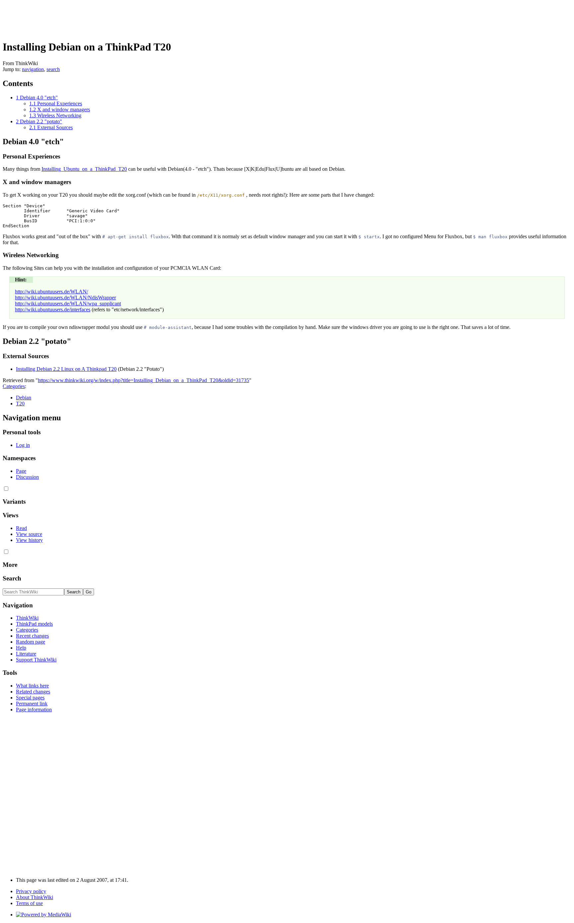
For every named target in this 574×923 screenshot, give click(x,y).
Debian (23, 397)
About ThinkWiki (34, 897)
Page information (34, 709)
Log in (23, 445)
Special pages (30, 697)
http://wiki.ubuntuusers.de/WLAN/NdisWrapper (65, 297)
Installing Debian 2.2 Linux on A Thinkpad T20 (66, 369)
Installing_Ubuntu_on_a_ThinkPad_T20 (84, 169)
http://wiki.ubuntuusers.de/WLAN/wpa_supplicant (68, 303)
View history (29, 540)
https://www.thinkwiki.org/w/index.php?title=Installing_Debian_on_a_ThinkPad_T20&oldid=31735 (143, 380)
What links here (32, 685)
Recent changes (32, 636)
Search (12, 578)
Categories (14, 386)
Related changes (33, 691)
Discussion (27, 477)
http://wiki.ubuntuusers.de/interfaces (52, 309)
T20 (20, 403)
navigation (33, 69)
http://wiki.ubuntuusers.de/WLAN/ (51, 291)
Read (21, 528)
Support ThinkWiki (36, 660)
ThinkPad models (34, 624)
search (53, 69)
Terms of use (29, 903)
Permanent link (32, 703)
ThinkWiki (27, 618)
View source (29, 534)
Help (21, 648)
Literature (26, 654)
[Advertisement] (123, 18)
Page (21, 471)
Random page (30, 642)
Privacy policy (31, 891)
